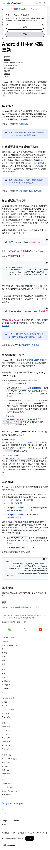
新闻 (3, 656)
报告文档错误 (7, 787)
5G (3, 692)
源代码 (4, 653)
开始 (25, 34)
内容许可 (25, 615)
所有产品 (5, 824)
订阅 (30, 838)
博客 (3, 660)
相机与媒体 (6, 685)
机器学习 (5, 677)
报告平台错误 (7, 783)
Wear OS (5, 706)
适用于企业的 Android (10, 645)
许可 (14, 833)
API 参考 (5, 766)
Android (5, 642)
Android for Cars (8, 713)
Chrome (5, 813)
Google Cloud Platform (10, 821)
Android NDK (7, 774)
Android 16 (6, 730)
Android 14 (6, 738)
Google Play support (9, 791)
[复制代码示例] (46, 559)
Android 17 (6, 727)
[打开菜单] (3, 3)
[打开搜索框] (35, 2)
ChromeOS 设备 (8, 709)
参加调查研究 (7, 795)
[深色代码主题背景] (46, 239)
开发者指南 (6, 762)
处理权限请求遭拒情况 (29, 345)
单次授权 (24, 124)
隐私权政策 (6, 689)
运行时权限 (26, 180)
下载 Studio (6, 770)
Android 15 (6, 734)
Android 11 (6, 749)
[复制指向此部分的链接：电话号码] (15, 482)
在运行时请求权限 (33, 163)
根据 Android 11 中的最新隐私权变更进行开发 (20, 607)
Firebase (5, 817)
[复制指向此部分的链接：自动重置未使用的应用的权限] (40, 147)
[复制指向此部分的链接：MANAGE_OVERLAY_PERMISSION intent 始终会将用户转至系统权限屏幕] (27, 435)
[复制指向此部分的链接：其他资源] (15, 588)
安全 (3, 649)
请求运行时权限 (27, 132)
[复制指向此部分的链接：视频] (9, 602)
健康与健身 (6, 681)
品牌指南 (21, 833)
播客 (3, 664)
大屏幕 (4, 702)
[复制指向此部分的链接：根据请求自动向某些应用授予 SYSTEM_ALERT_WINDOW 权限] (18, 376)
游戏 (3, 674)
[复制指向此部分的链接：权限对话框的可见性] (29, 201)
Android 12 (6, 745)
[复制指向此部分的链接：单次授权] (15, 106)
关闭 (25, 27)
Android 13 (6, 742)
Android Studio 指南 (9, 759)
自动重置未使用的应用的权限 (29, 191)
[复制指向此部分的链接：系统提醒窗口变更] (26, 355)
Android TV (6, 717)
